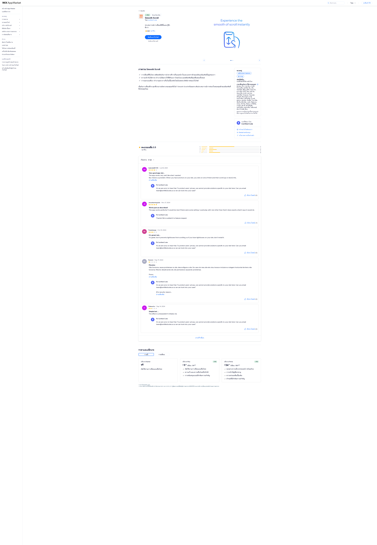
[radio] (146, 354)
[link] (11, 8)
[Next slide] (259, 60)
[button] (258, 84)
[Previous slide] (204, 60)
